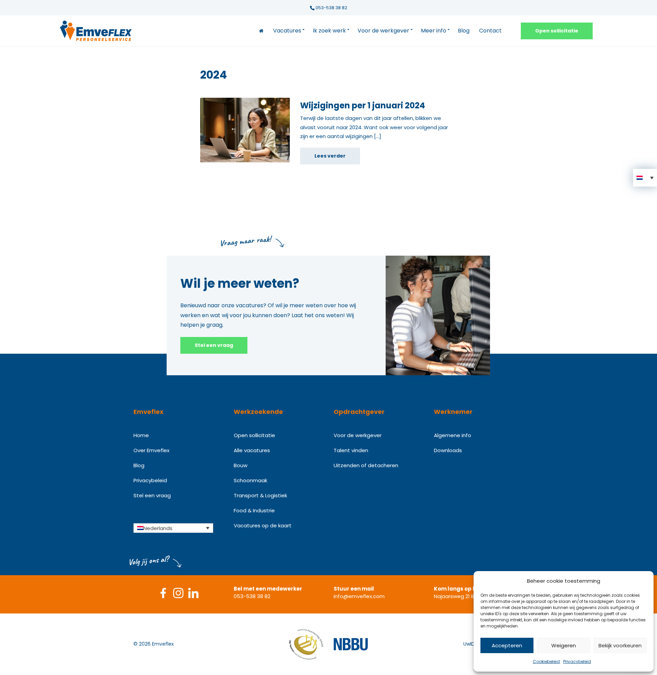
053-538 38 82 (330, 7)
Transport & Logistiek (260, 495)
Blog (463, 31)
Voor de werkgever (383, 31)
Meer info (433, 31)
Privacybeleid (577, 661)
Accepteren (507, 645)
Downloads (448, 450)
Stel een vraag (214, 345)
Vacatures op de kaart (263, 525)
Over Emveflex (151, 450)
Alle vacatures (252, 450)
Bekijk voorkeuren (620, 645)
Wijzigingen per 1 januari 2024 (362, 105)
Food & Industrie (254, 510)
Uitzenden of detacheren (366, 465)
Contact (490, 31)
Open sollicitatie (556, 30)
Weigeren (563, 645)
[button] (645, 178)
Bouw (240, 465)
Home (141, 435)
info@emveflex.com (359, 596)
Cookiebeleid (546, 661)
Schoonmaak (250, 480)
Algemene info (452, 435)
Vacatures (287, 31)
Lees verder (330, 155)
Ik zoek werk (329, 31)
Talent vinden (351, 450)
